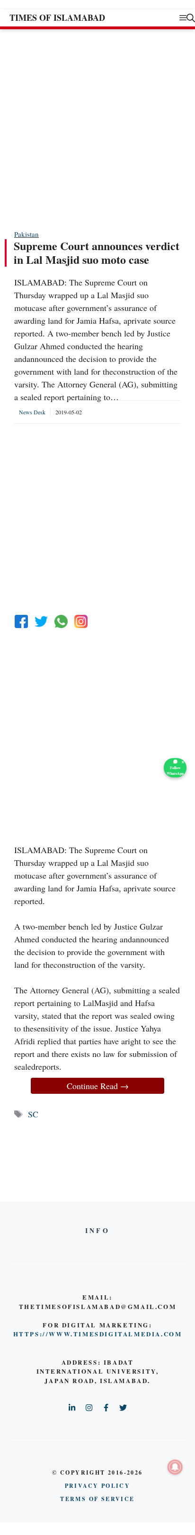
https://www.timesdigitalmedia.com (97, 1333)
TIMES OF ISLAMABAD (57, 17)
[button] (190, 18)
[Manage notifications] (175, 1467)
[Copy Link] (81, 621)
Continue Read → (98, 1085)
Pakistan (26, 234)
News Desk (32, 412)
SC (33, 1114)
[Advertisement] (97, 129)
